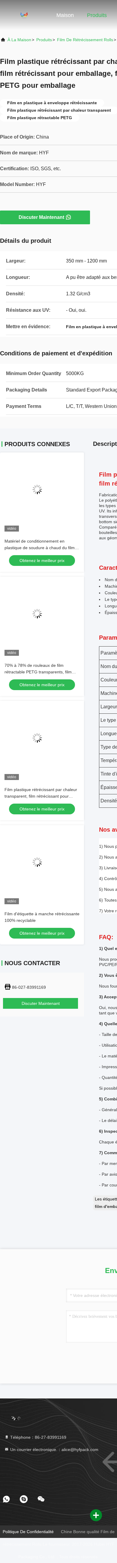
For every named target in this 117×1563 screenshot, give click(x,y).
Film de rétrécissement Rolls (85, 39)
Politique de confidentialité (28, 1531)
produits (44, 39)
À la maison (19, 39)
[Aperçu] (24, 15)
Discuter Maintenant (41, 217)
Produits (97, 15)
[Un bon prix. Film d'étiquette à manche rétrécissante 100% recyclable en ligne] (42, 867)
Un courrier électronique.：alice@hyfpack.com (53, 1449)
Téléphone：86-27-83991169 (37, 1437)
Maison (65, 15)
